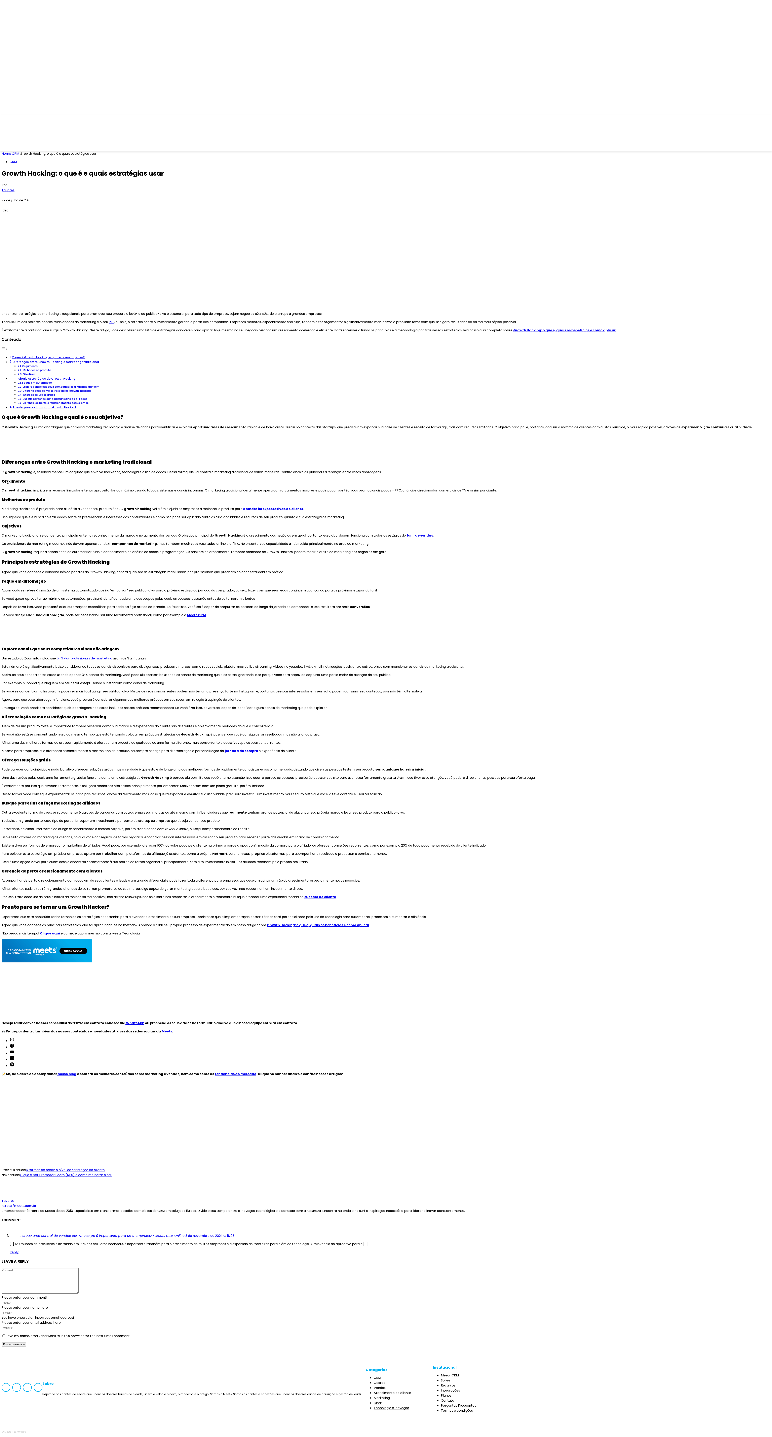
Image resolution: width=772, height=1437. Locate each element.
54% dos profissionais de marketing (84, 658)
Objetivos (29, 374)
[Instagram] (22, 146)
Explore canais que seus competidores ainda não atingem (61, 387)
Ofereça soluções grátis (39, 395)
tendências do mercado (235, 1074)
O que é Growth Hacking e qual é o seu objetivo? (48, 357)
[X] (22, 217)
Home (6, 153)
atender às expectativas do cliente (273, 509)
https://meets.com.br (19, 1205)
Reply (14, 1252)
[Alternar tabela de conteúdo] (5, 349)
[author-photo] (11, 1195)
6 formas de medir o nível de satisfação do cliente (65, 1170)
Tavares (8, 190)
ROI (111, 322)
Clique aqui (50, 933)
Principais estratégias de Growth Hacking (44, 379)
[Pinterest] (37, 217)
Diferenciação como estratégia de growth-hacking (57, 391)
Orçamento (30, 366)
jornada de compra (241, 751)
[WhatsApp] (51, 217)
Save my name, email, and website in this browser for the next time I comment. (68, 1336)
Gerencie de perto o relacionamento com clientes (55, 403)
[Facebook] (11, 146)
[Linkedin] (33, 146)
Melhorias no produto (37, 370)
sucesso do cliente (320, 897)
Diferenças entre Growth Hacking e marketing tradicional (56, 362)
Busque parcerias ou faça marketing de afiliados (55, 399)
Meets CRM (196, 615)
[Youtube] (44, 146)
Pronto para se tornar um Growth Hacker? (44, 407)
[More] (66, 217)
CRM (15, 153)
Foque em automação (37, 383)
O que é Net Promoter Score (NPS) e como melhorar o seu (66, 1175)
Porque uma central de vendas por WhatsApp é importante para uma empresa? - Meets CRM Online (103, 1235)
